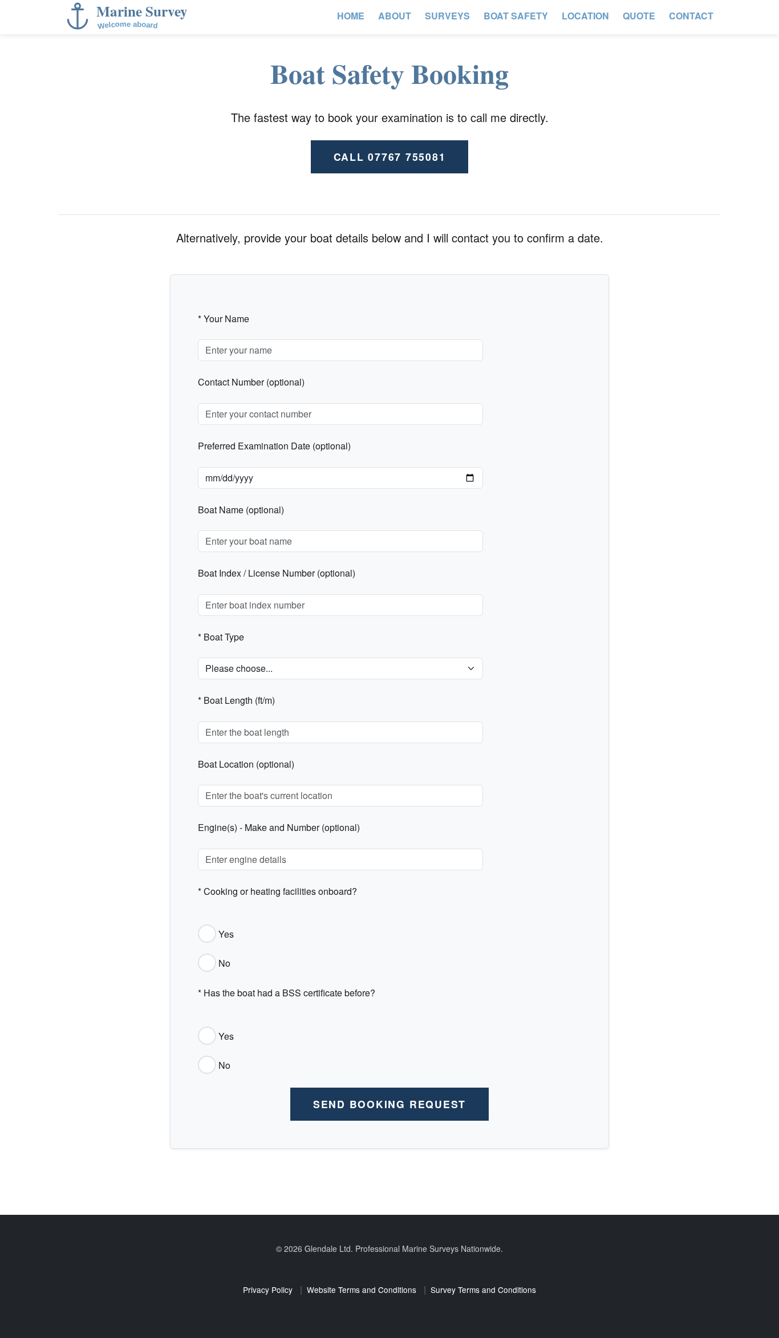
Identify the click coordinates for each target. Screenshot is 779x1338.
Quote (639, 15)
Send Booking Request (389, 1104)
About (394, 15)
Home (350, 15)
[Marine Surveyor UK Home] (144, 17)
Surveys (447, 15)
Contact (691, 15)
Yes (226, 933)
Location (585, 15)
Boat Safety (516, 15)
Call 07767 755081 (390, 156)
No (224, 963)
